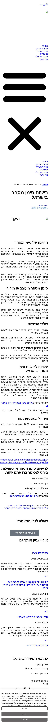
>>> (46, 576)
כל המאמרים (40, 645)
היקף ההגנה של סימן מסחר (20, 505)
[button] (24, 110)
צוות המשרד (42, 51)
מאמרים (44, 54)
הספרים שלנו (41, 56)
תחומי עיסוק (42, 48)
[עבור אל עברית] (44, 4)
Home (45, 184)
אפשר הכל (25, 719)
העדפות (24, 708)
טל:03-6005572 (40, 678)
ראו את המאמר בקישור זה (24, 496)
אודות (45, 46)
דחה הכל (24, 714)
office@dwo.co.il (33, 683)
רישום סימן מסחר (13, 508)
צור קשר (44, 59)
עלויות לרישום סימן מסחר (35, 508)
